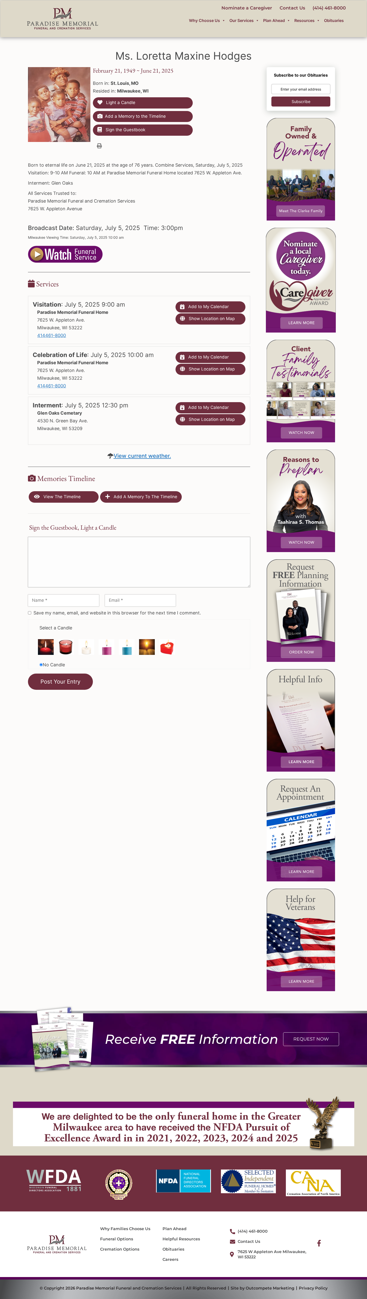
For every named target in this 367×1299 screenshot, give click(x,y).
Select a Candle (55, 627)
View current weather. (142, 456)
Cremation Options (119, 1249)
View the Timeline (61, 496)
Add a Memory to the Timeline (135, 116)
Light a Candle (120, 102)
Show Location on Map (211, 318)
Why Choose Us (204, 20)
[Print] (99, 146)
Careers (170, 1259)
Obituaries (334, 20)
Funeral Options (116, 1239)
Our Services (241, 20)
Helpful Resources (181, 1239)
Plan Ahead (274, 20)
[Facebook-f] (319, 1243)
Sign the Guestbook (124, 129)
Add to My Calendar (208, 306)
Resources (304, 20)
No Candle (54, 664)
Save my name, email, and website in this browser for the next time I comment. (117, 612)
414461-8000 (51, 335)
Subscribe (301, 101)
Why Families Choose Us (125, 1228)
